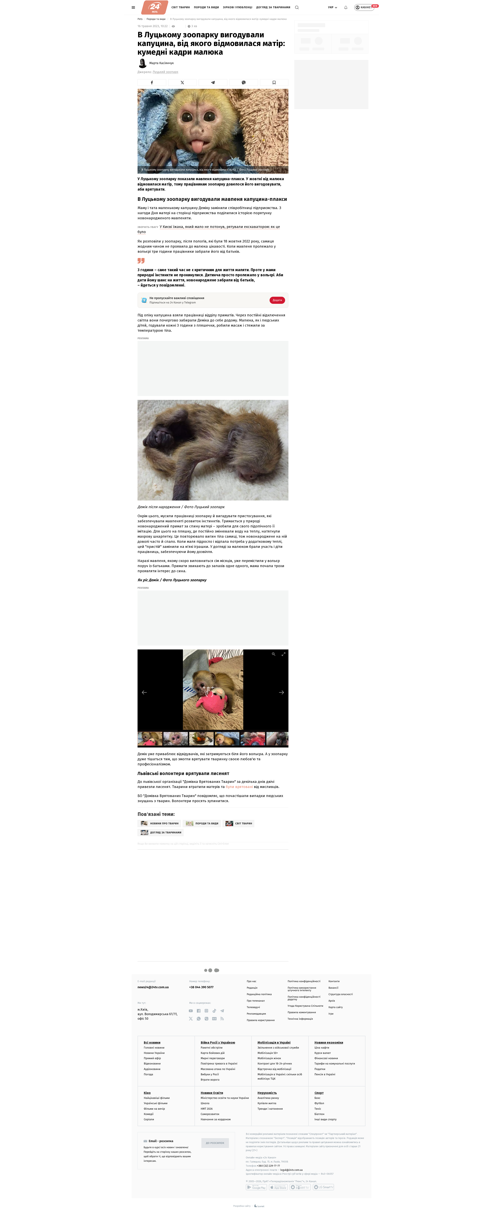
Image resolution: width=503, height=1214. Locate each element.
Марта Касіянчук (161, 63)
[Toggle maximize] (283, 654)
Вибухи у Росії (210, 1074)
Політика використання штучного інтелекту (302, 989)
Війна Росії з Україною (218, 1042)
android (256, 1187)
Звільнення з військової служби (278, 1047)
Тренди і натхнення (270, 1108)
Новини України (154, 1053)
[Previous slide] (144, 692)
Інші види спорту (326, 1119)
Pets (140, 19)
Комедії (148, 1114)
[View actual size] (274, 654)
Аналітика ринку (268, 1098)
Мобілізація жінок (269, 1058)
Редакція (252, 988)
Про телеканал (256, 1001)
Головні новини (154, 1047)
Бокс (317, 1098)
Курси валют (323, 1053)
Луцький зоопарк (165, 72)
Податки (320, 1069)
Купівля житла (267, 1103)
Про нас (251, 981)
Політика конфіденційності (304, 981)
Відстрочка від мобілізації (274, 1069)
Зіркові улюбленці (237, 7)
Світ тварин (181, 7)
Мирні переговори (213, 1058)
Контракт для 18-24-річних (275, 1063)
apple (278, 1187)
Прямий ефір (152, 1058)
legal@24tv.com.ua (291, 1169)
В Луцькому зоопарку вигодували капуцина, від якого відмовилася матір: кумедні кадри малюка (228, 19)
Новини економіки (329, 1042)
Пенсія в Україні (325, 1074)
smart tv (300, 1187)
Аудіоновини (152, 1069)
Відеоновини (152, 1063)
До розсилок (215, 1143)
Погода (148, 1074)
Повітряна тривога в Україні (219, 1063)
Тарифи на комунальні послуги (335, 1063)
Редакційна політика (259, 994)
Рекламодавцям (256, 1014)
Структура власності (341, 994)
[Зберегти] (274, 82)
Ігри (331, 1014)
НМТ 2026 (207, 1108)
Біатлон (320, 1114)
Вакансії (333, 988)
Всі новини (152, 1042)
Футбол (319, 1103)
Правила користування (261, 1020)
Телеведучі (253, 1007)
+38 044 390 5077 (201, 987)
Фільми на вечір (154, 1108)
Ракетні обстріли (212, 1047)
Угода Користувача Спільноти (305, 1006)
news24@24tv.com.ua (153, 987)
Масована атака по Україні (218, 1069)
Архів (332, 1001)
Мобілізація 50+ (268, 1053)
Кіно (147, 1093)
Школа (205, 1103)
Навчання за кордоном (216, 1119)
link (190, 1010)
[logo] (154, 7)
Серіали (149, 1119)
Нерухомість (267, 1093)
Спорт (319, 1093)
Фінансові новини (326, 1058)
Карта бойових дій (213, 1053)
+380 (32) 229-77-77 (268, 1165)
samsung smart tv (323, 1187)
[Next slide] (281, 692)
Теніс (318, 1108)
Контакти (334, 981)
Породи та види (206, 7)
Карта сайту (336, 1007)
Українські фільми (155, 1103)
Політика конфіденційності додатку (304, 998)
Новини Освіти (212, 1093)
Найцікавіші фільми (157, 1098)
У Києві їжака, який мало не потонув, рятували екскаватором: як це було (209, 229)
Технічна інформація (300, 1019)
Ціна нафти (322, 1047)
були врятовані (239, 786)
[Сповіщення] (346, 7)
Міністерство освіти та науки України (225, 1098)
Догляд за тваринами (273, 7)
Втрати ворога (210, 1079)
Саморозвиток (210, 1114)
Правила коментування (302, 1012)
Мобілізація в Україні (274, 1042)
